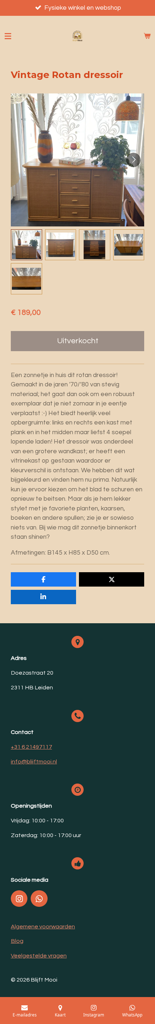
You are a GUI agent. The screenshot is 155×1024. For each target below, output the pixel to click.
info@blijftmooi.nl (34, 761)
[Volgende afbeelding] (133, 160)
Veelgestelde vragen (39, 956)
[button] (26, 245)
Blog (17, 941)
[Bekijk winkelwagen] (147, 36)
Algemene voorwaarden (43, 926)
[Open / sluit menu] (8, 36)
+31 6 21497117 (31, 747)
